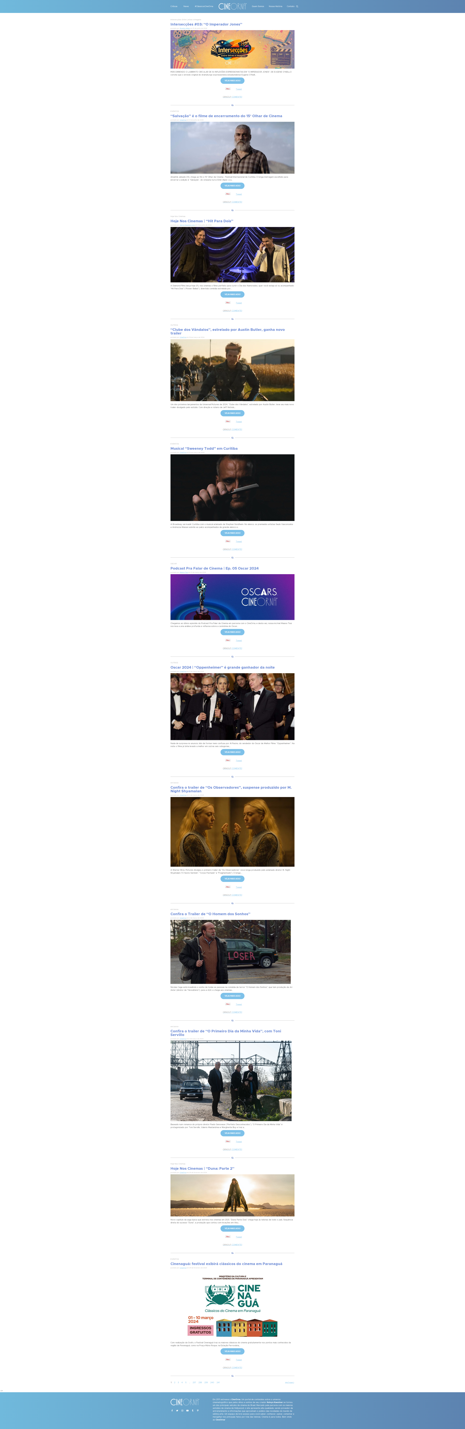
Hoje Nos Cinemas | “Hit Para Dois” (201, 221)
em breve (174, 783)
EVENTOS (174, 111)
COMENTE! (232, 97)
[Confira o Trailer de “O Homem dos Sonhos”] (230, 951)
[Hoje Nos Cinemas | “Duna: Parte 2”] (232, 1195)
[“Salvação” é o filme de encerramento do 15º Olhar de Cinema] (232, 147)
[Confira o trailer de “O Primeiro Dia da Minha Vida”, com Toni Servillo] (231, 1080)
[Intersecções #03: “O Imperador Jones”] (232, 49)
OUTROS (174, 325)
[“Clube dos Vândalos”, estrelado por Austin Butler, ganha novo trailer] (232, 370)
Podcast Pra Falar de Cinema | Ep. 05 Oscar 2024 (214, 568)
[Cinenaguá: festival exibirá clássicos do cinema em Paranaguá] (232, 1304)
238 (200, 1383)
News (186, 6)
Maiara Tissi (184, 572)
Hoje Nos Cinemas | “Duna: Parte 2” (202, 1168)
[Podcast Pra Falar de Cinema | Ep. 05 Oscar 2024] (232, 597)
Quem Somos (258, 6)
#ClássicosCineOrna (204, 6)
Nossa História (275, 6)
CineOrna (183, 120)
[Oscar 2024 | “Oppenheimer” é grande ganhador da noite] (232, 706)
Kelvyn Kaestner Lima (187, 225)
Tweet (239, 89)
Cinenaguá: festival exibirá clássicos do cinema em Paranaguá (226, 1264)
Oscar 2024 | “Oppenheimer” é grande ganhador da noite (223, 667)
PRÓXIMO (289, 1383)
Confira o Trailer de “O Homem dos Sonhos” (210, 914)
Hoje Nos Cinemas (177, 216)
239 (206, 1383)
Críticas (173, 6)
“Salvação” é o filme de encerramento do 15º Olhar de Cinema (226, 116)
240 (212, 1383)
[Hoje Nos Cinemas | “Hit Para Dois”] (232, 254)
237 (194, 1383)
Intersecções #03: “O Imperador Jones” (206, 24)
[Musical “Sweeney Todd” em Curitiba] (232, 487)
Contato (290, 6)
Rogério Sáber (185, 28)
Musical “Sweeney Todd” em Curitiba (204, 448)
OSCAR (173, 564)
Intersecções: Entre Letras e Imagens (185, 20)
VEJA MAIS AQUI (232, 81)
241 (218, 1383)
